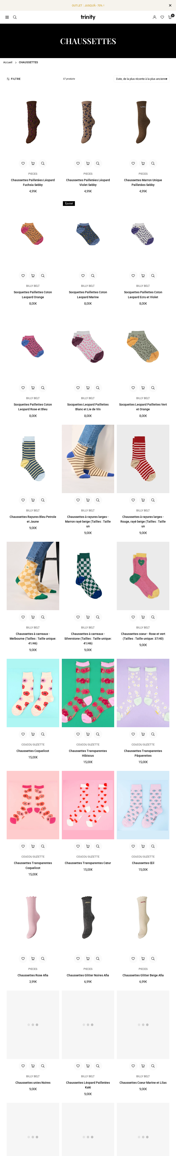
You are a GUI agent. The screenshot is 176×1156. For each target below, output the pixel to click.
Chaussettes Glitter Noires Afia (88, 975)
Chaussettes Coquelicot (33, 751)
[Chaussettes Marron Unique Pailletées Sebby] (143, 122)
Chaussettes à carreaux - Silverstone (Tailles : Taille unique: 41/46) (88, 638)
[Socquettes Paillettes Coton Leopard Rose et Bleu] (33, 346)
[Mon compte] (154, 17)
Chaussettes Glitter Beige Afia (143, 975)
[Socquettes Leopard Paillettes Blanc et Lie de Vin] (88, 346)
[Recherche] (15, 17)
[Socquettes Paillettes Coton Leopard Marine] (88, 234)
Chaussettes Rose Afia (33, 975)
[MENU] (7, 17)
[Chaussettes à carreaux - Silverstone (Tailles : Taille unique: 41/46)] (88, 576)
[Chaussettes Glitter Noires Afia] (88, 917)
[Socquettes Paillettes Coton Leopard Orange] (33, 234)
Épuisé (69, 203)
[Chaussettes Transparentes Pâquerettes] (143, 693)
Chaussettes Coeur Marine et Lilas (143, 1082)
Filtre (16, 78)
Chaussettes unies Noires (32, 1082)
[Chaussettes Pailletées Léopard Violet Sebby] (88, 122)
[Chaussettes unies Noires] (33, 1025)
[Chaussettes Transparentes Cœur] (88, 805)
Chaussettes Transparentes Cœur (88, 863)
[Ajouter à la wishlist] (23, 163)
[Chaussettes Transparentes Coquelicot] (33, 805)
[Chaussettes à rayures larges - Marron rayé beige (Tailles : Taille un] (88, 459)
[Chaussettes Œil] (143, 805)
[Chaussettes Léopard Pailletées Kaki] (88, 1025)
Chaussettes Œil (143, 863)
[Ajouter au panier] (33, 163)
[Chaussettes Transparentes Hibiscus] (88, 693)
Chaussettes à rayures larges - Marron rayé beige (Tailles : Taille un (88, 521)
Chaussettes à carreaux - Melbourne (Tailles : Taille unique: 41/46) (33, 638)
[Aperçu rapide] (42, 163)
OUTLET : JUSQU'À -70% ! (88, 5)
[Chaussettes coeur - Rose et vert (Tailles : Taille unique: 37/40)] (143, 576)
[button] (170, 17)
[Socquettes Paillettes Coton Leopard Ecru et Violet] (143, 234)
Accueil (7, 62)
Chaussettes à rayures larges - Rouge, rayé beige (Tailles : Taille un (143, 521)
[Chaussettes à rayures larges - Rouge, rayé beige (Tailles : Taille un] (143, 459)
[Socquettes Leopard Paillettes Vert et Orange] (143, 346)
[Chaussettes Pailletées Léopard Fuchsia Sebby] (33, 122)
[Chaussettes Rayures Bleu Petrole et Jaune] (33, 459)
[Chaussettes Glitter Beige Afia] (143, 917)
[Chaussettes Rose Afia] (33, 917)
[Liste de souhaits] (162, 17)
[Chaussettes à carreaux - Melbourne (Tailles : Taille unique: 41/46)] (33, 576)
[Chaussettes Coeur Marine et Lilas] (143, 1025)
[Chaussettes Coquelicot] (33, 693)
